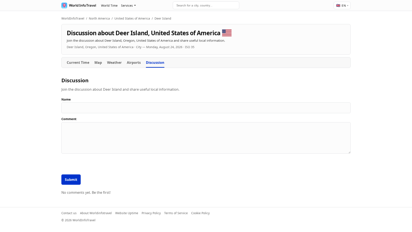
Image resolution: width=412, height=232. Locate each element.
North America (99, 18)
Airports (134, 62)
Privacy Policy (151, 213)
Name (66, 99)
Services (127, 5)
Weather (114, 62)
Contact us (69, 213)
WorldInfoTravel (72, 18)
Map (98, 62)
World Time (109, 5)
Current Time (78, 62)
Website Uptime (126, 213)
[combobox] (206, 5)
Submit (71, 179)
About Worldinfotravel (96, 213)
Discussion (155, 62)
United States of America (132, 18)
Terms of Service (176, 213)
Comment (68, 119)
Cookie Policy (200, 213)
